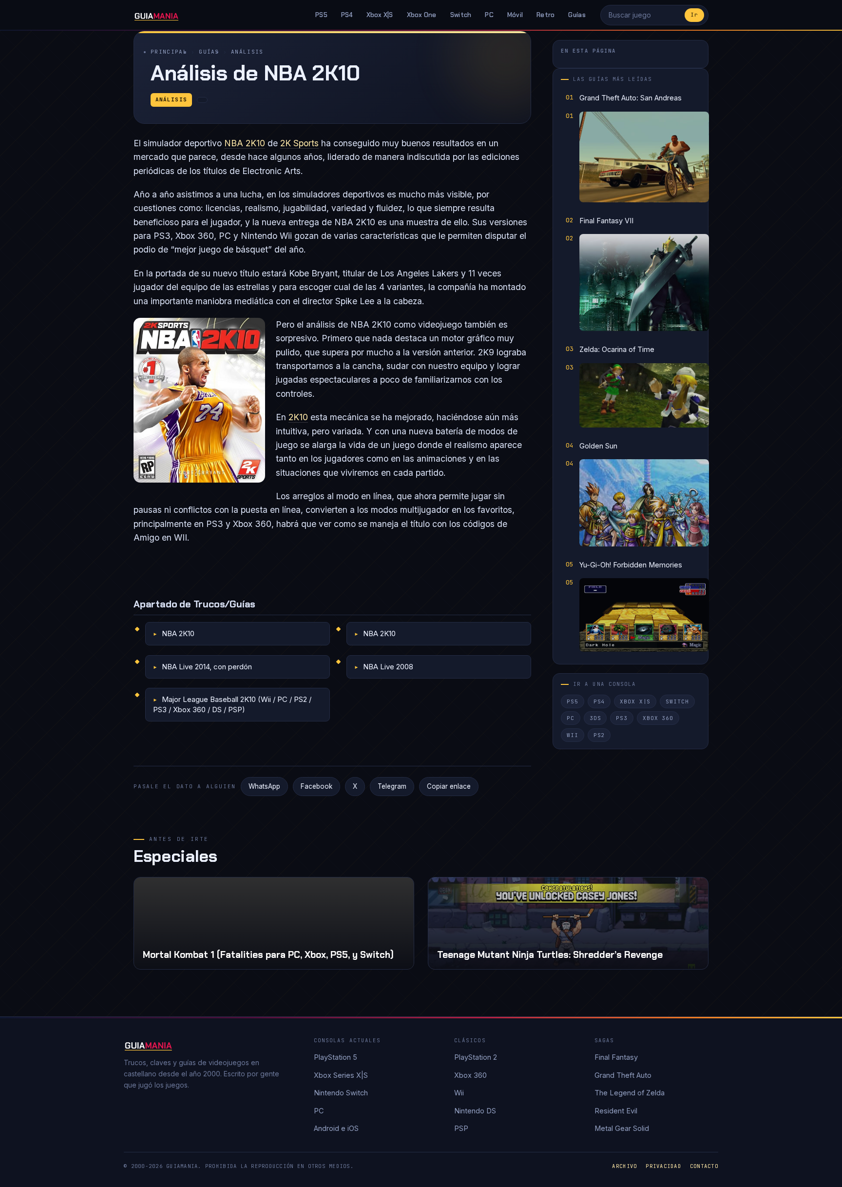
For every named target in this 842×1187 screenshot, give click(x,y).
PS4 (347, 15)
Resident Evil (615, 1111)
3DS (595, 718)
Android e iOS (336, 1128)
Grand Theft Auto (622, 1075)
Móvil (515, 15)
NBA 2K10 (244, 143)
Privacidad (663, 1166)
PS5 (321, 15)
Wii (572, 735)
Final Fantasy (616, 1057)
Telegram (392, 786)
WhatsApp (264, 786)
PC (489, 15)
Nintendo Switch (341, 1093)
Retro (545, 15)
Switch (461, 15)
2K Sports (299, 143)
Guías (576, 15)
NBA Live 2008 (388, 666)
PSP (461, 1128)
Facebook (316, 786)
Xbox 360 (658, 718)
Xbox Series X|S (341, 1075)
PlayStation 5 (335, 1057)
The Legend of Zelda (629, 1093)
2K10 (298, 417)
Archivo (624, 1166)
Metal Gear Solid (621, 1128)
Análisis (247, 51)
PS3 (622, 718)
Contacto (704, 1166)
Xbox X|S (379, 15)
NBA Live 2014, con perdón (207, 666)
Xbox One (422, 15)
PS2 (599, 735)
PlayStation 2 (475, 1057)
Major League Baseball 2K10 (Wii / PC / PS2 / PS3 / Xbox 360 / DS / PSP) (232, 704)
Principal (169, 51)
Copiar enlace (449, 786)
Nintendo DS (475, 1111)
